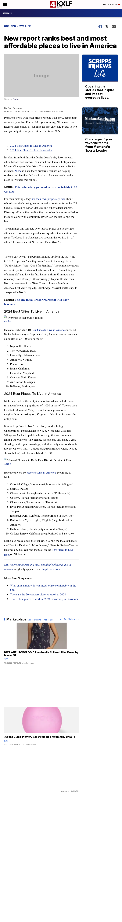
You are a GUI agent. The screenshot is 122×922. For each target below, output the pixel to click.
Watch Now (110, 4)
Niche (18, 171)
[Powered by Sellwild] (75, 791)
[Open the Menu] (5, 4)
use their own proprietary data (48, 199)
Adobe (16, 99)
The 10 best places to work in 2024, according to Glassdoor (44, 599)
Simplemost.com (50, 569)
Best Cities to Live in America (49, 330)
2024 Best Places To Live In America (31, 150)
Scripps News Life (17, 26)
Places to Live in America (41, 472)
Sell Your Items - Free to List (40, 620)
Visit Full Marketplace (69, 619)
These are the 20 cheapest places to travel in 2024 (38, 594)
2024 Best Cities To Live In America (31, 145)
